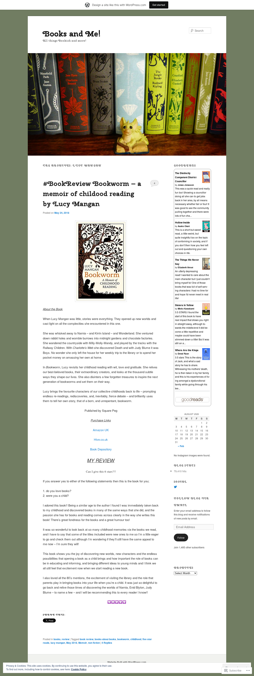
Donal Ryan (183, 353)
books (57, 639)
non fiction (94, 642)
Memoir (82, 642)
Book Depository (101, 449)
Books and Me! (72, 34)
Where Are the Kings (186, 350)
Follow (181, 537)
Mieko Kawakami (186, 308)
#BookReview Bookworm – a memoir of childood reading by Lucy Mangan (92, 193)
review (65, 639)
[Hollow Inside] (206, 231)
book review (86, 639)
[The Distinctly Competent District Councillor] (206, 182)
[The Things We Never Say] (206, 268)
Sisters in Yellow (184, 305)
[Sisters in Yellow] (206, 314)
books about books (105, 639)
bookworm (123, 639)
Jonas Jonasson (186, 185)
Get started (158, 4)
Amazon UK (101, 430)
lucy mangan (58, 642)
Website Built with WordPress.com (126, 662)
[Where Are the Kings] (206, 359)
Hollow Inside (182, 222)
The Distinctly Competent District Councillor (185, 177)
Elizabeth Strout (185, 267)
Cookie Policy (79, 669)
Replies (107, 642)
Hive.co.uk (101, 439)
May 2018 (71, 642)
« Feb (181, 446)
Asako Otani (184, 226)
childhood (135, 639)
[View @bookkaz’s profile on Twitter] (175, 486)
